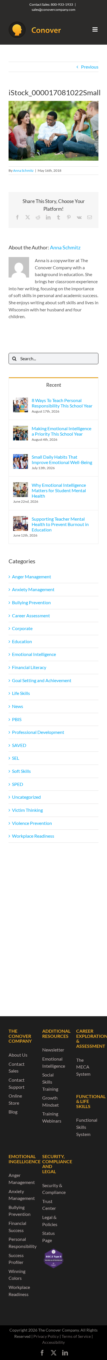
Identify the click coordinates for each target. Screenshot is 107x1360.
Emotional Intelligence (34, 654)
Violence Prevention (32, 823)
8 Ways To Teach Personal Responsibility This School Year (62, 403)
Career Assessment (31, 615)
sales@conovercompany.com (53, 9)
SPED (17, 784)
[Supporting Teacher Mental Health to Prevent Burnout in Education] (20, 519)
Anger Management (31, 576)
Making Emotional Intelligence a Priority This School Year (61, 431)
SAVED (19, 745)
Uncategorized (26, 797)
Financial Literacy (29, 667)
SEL (15, 758)
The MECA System (83, 1067)
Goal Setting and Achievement (41, 680)
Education (22, 641)
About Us (18, 1054)
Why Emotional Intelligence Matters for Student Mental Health (59, 490)
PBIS (16, 719)
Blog (13, 1111)
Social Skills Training (50, 1081)
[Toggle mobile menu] (95, 29)
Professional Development (38, 732)
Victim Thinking (27, 810)
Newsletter (53, 1049)
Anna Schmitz (23, 170)
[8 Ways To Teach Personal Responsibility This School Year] (20, 400)
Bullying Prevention (31, 602)
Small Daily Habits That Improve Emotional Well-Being (62, 459)
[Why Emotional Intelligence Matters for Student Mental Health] (20, 485)
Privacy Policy (46, 1336)
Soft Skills (21, 771)
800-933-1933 (62, 4)
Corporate (22, 628)
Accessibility (53, 1342)
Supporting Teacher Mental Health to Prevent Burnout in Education (60, 524)
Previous (89, 66)
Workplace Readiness (33, 836)
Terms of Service (76, 1336)
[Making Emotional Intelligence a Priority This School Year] (20, 429)
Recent (53, 385)
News (17, 706)
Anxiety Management (33, 589)
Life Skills (21, 693)
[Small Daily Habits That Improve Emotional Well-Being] (20, 457)
